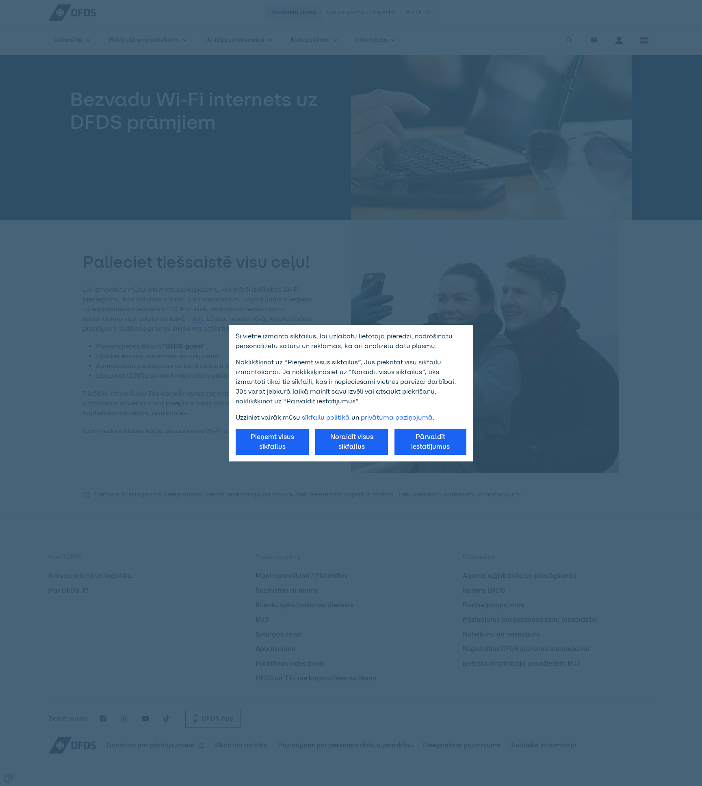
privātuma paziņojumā (397, 417)
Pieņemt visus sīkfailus (272, 441)
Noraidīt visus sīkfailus (351, 441)
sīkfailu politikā (326, 417)
